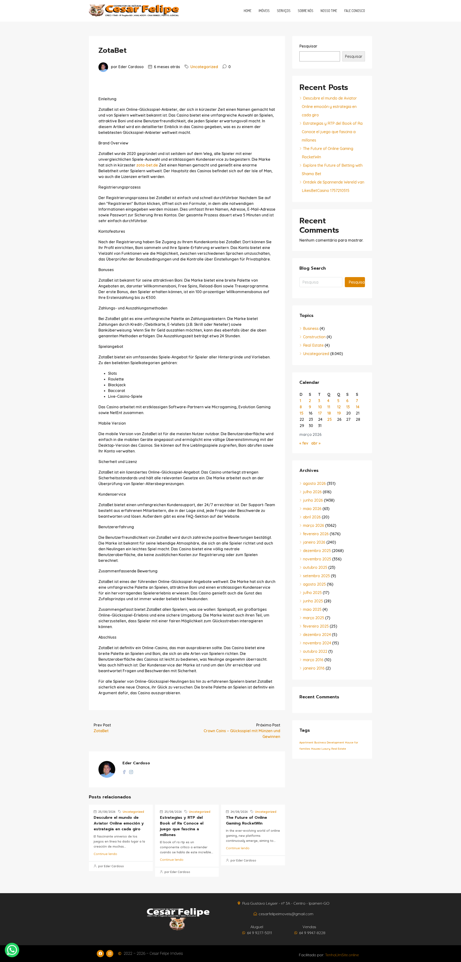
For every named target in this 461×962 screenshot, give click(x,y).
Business (311, 328)
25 (329, 419)
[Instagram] (109, 953)
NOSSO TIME (329, 11)
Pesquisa (357, 282)
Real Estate (313, 345)
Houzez (316, 748)
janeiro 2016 (314, 668)
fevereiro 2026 (316, 533)
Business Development (329, 742)
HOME (247, 11)
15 (301, 413)
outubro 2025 (315, 567)
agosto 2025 (314, 584)
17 (320, 413)
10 (320, 406)
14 (357, 406)
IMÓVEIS (264, 11)
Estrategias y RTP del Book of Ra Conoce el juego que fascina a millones (181, 826)
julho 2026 (312, 491)
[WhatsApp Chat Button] (12, 950)
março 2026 (313, 525)
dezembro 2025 (317, 550)
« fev (303, 443)
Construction (314, 336)
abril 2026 (312, 517)
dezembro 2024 (317, 634)
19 (339, 413)
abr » (316, 443)
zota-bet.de (147, 165)
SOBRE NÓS (305, 11)
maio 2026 (312, 508)
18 (329, 413)
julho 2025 (312, 592)
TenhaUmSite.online (342, 954)
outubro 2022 (315, 651)
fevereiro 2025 (316, 626)
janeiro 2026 (314, 542)
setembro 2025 (316, 575)
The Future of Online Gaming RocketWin (246, 820)
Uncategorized (204, 66)
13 (348, 406)
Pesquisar (308, 46)
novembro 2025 (317, 559)
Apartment (306, 742)
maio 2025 (312, 609)
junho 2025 (313, 601)
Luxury (325, 748)
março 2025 (313, 617)
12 (339, 406)
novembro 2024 (317, 643)
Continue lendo (105, 854)
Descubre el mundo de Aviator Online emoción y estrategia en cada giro (119, 823)
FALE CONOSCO (354, 11)
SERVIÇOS (284, 11)
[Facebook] (100, 953)
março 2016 (313, 659)
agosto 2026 (314, 483)
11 (328, 406)
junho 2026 (313, 500)
